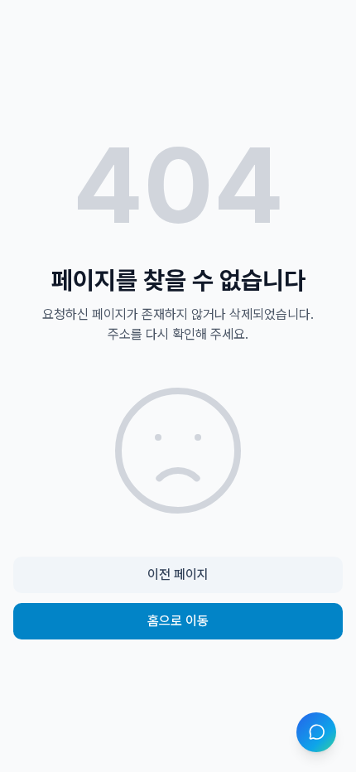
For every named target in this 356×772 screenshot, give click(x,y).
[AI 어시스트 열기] (316, 732)
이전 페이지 (178, 574)
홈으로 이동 (178, 621)
